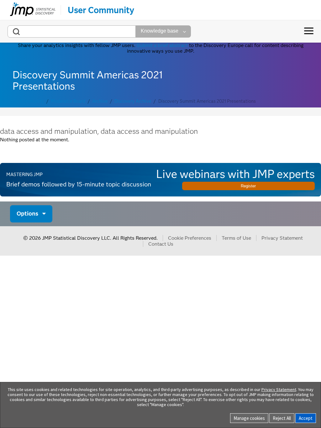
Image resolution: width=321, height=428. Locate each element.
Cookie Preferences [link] (189, 238)
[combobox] (72, 31)
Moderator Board (68, 101)
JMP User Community (22, 101)
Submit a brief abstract (162, 45)
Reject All (282, 418)
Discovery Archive (132, 101)
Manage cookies (249, 418)
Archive (100, 101)
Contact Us (160, 244)
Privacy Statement (282, 238)
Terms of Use (236, 238)
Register (248, 186)
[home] (32, 10)
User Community (101, 10)
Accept (306, 418)
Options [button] (27, 213)
